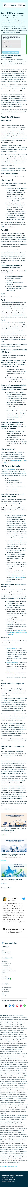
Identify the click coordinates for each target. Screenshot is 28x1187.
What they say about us (14, 932)
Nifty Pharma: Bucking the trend (11, 879)
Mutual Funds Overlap (12, 662)
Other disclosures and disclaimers (8, 1166)
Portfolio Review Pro (12, 648)
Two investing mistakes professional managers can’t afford (13, 855)
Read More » (3, 834)
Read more (17, 32)
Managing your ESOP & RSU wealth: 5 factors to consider (13, 829)
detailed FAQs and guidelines (17, 577)
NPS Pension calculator (9, 469)
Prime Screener (10, 673)
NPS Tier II (8, 46)
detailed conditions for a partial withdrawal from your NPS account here (17, 632)
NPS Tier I (8, 42)
